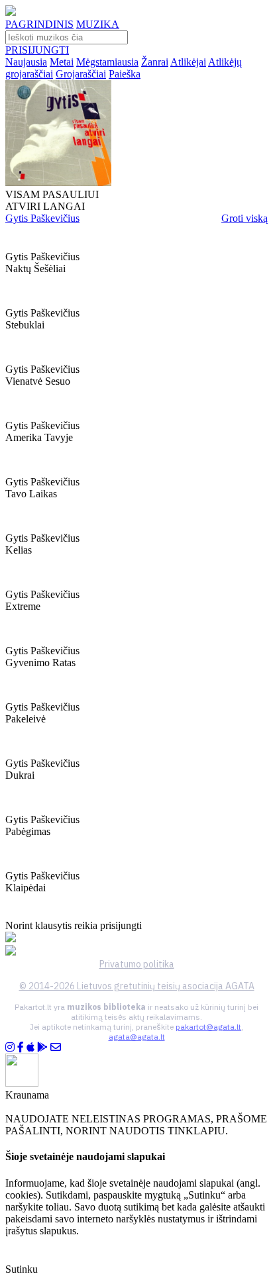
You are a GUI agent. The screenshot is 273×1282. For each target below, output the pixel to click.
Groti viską (244, 218)
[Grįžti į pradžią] (10, 12)
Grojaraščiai (81, 73)
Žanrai (154, 62)
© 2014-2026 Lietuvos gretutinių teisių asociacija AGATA (136, 986)
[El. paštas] (55, 1047)
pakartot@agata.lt (208, 1027)
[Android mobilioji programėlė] (42, 1047)
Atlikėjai (188, 62)
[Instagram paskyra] (10, 1047)
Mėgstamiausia (107, 62)
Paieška (124, 73)
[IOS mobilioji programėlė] (30, 1047)
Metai (62, 62)
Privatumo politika (136, 964)
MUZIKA (97, 24)
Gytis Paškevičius (42, 218)
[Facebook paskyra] (20, 1047)
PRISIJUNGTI (37, 50)
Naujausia (26, 62)
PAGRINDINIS (39, 24)
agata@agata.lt (137, 1037)
